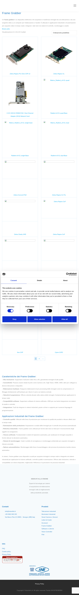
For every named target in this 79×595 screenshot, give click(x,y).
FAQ (3, 548)
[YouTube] (41, 497)
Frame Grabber (47, 526)
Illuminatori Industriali (48, 514)
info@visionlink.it (10, 511)
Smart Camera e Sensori (50, 517)
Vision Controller (47, 531)
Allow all (64, 319)
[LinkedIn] (45, 497)
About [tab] (65, 280)
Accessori (45, 523)
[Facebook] (34, 497)
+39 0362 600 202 (11, 514)
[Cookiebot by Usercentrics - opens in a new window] (68, 274)
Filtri (43, 534)
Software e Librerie (48, 529)
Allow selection (39, 319)
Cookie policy (6, 551)
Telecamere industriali (49, 511)
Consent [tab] (14, 280)
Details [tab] (39, 280)
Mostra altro (6, 29)
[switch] (30, 310)
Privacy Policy (6, 554)
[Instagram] (38, 497)
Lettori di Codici (47, 520)
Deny (14, 319)
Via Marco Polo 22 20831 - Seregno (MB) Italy (20, 517)
